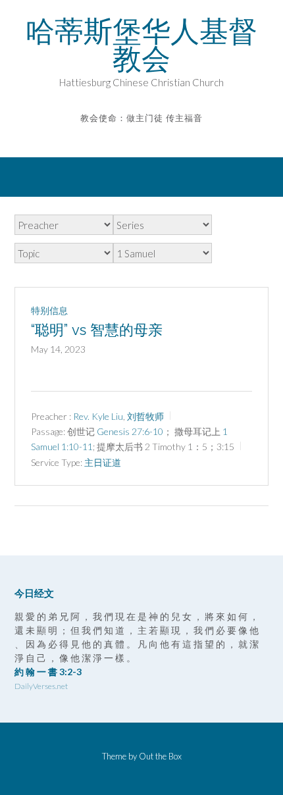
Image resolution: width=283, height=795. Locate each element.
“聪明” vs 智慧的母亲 (97, 329)
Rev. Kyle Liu (98, 416)
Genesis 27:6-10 (130, 431)
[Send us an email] (133, 137)
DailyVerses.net (41, 686)
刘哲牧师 (145, 416)
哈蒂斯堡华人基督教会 (141, 45)
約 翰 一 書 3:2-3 (48, 671)
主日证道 (102, 462)
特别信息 (49, 310)
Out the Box (160, 756)
